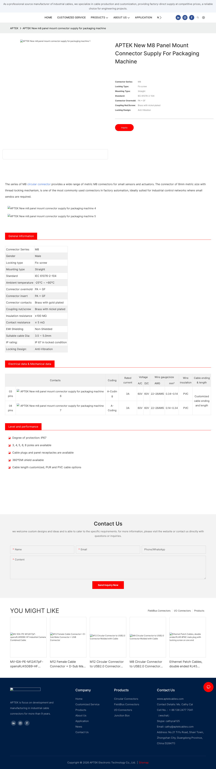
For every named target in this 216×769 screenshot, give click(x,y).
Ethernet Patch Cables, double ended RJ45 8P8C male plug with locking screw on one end (185, 664)
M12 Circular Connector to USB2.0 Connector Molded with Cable (107, 664)
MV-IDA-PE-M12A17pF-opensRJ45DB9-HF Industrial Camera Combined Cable (26, 664)
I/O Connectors (182, 610)
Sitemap (144, 762)
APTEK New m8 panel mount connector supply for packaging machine (64, 28)
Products (199, 610)
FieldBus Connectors (159, 610)
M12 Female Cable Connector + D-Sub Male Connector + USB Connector (68, 664)
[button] (160, 17)
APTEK (14, 28)
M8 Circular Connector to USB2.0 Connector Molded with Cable (146, 664)
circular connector (39, 184)
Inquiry (124, 127)
